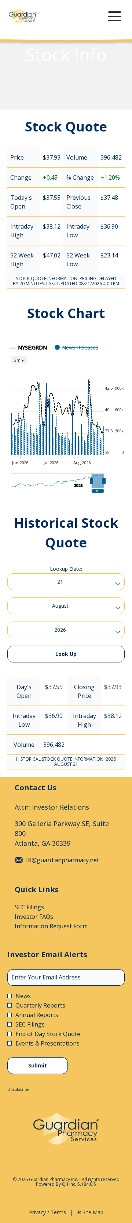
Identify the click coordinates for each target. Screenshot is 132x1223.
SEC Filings (40, 907)
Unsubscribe (18, 1089)
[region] (66, 416)
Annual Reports (36, 1015)
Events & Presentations (47, 1043)
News (23, 996)
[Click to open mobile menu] (114, 16)
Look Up (66, 653)
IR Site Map (89, 1212)
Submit (37, 1065)
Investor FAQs (44, 917)
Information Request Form (61, 926)
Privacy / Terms (47, 1212)
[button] (98, 481)
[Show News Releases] (76, 347)
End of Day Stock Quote (47, 1034)
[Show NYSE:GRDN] (28, 347)
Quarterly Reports (40, 1005)
